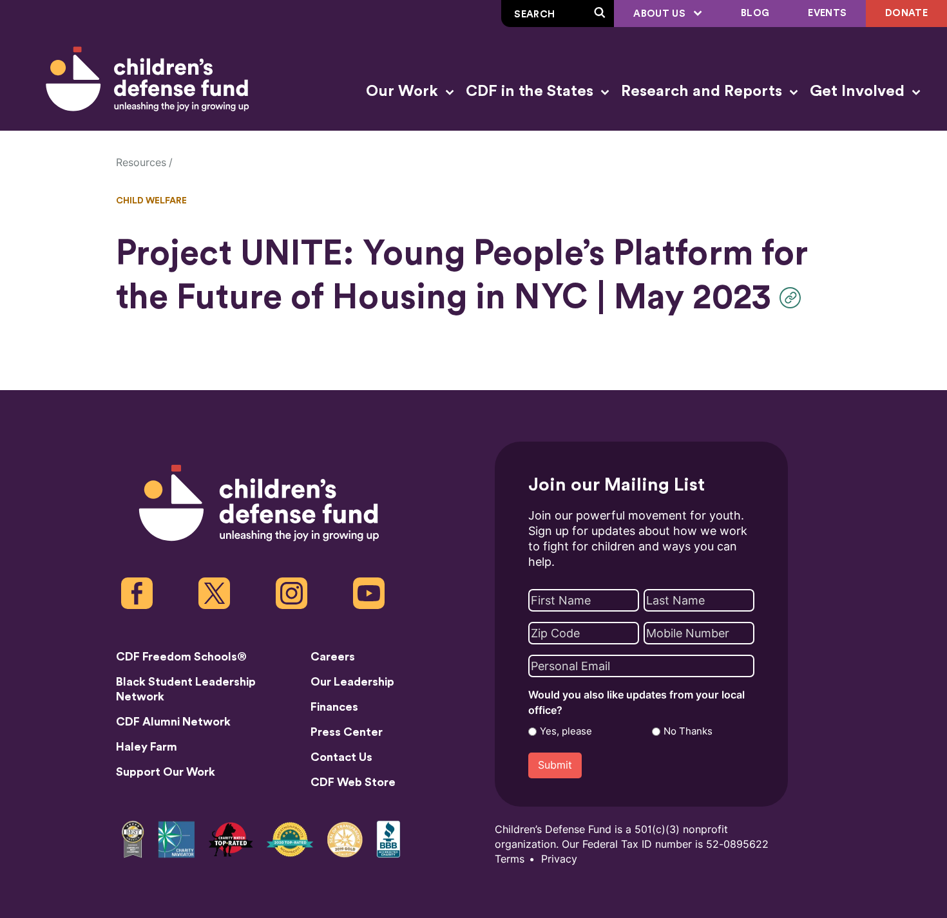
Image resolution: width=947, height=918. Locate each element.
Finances (334, 707)
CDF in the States (531, 91)
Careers (333, 656)
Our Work (404, 91)
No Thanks (688, 731)
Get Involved (859, 91)
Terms (509, 859)
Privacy (559, 859)
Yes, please (566, 731)
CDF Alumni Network (173, 721)
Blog (755, 13)
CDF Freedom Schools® (181, 656)
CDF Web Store (353, 782)
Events (827, 13)
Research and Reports (703, 91)
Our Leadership (352, 682)
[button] (793, 297)
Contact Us (341, 757)
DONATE (906, 13)
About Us (660, 14)
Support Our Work (165, 772)
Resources (141, 162)
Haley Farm (146, 747)
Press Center (347, 732)
